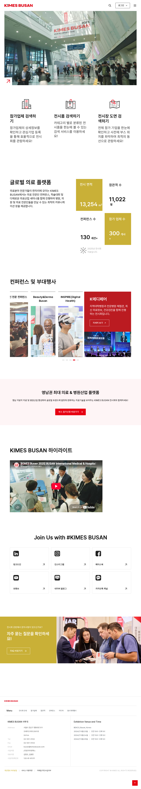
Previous (7, 324)
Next (133, 324)
